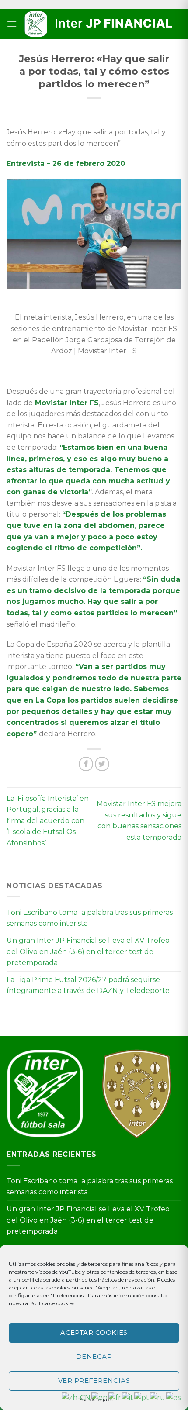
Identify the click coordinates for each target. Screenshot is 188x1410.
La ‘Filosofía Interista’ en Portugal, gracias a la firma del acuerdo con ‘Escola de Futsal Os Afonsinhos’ (48, 820)
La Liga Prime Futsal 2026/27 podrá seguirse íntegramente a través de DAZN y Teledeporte (88, 985)
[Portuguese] (142, 1397)
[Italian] (128, 1397)
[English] (99, 1397)
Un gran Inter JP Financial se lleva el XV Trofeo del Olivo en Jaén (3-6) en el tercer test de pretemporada (88, 951)
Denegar (94, 1356)
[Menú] (12, 23)
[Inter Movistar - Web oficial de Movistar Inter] (99, 24)
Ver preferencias (94, 1380)
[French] (115, 1397)
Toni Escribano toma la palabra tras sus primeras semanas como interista (90, 918)
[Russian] (158, 1397)
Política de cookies (51, 1303)
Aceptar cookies (94, 1332)
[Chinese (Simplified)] (76, 1397)
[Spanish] (173, 1397)
